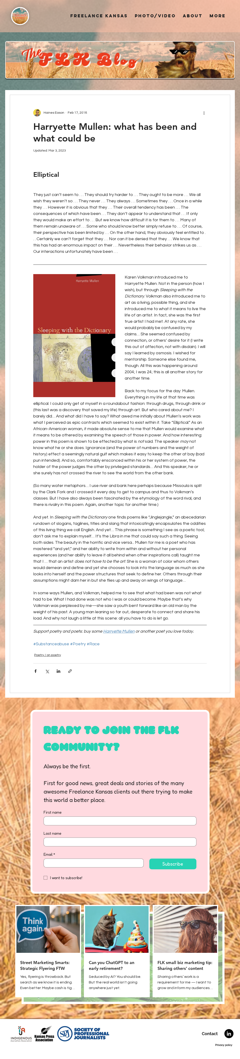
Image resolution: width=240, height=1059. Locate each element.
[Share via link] (70, 671)
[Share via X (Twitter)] (47, 671)
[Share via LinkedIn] (58, 671)
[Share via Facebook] (35, 671)
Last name (52, 833)
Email (49, 854)
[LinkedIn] (228, 1033)
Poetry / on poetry (47, 655)
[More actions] (204, 113)
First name (53, 812)
